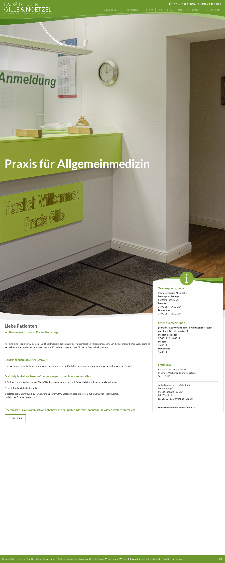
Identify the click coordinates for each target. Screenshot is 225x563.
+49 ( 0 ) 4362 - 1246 (184, 3)
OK (221, 559)
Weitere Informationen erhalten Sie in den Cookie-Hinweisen (150, 559)
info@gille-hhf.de (211, 3)
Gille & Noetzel (28, 9)
